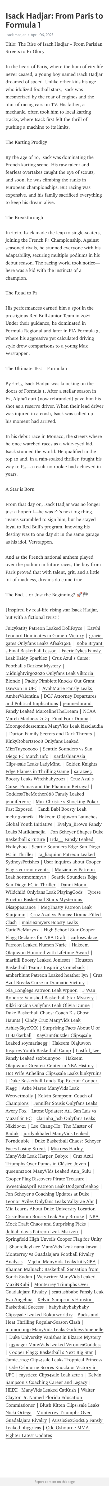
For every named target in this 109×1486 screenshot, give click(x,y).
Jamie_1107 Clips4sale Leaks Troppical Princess (54, 1360)
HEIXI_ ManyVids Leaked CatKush (41, 1390)
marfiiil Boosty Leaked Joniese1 (38, 960)
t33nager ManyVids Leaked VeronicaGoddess (55, 1345)
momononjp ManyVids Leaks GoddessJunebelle (54, 1329)
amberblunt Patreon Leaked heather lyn (47, 975)
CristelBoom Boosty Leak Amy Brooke (45, 1216)
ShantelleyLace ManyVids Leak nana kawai (53, 1247)
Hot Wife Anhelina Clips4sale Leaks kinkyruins (53, 1073)
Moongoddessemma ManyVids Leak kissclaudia (54, 726)
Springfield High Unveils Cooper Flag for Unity (54, 1239)
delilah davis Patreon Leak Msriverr (42, 1232)
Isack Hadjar (16, 34)
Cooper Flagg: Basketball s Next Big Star (51, 1352)
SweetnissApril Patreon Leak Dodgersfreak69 (52, 1186)
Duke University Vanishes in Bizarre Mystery (55, 1337)
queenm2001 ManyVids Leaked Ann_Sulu (48, 1171)
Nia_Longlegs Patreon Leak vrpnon (42, 990)
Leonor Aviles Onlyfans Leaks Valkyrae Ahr (50, 1201)
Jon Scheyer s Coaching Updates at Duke (47, 1194)
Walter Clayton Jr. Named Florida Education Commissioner (51, 1397)
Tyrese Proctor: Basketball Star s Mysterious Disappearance (54, 899)
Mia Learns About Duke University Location (51, 1209)
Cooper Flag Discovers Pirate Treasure (45, 1179)
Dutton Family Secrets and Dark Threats (50, 734)
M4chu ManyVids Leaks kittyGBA (62, 1262)
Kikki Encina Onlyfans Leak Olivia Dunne (48, 1005)
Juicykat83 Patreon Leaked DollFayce (44, 628)
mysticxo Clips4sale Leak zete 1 (51, 1375)
